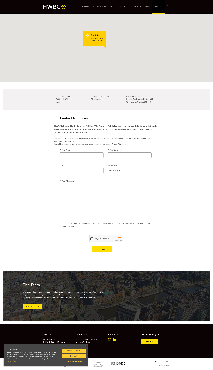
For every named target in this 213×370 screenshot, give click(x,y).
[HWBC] (55, 5)
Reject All (73, 356)
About (113, 6)
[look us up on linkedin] (114, 340)
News (148, 6)
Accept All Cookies (74, 351)
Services (101, 6)
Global (124, 6)
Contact (159, 6)
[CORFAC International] (98, 364)
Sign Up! (149, 341)
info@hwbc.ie (97, 99)
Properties (88, 6)
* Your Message (67, 181)
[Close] (85, 346)
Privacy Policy (153, 362)
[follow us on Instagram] (109, 340)
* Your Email (113, 149)
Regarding (112, 165)
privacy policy (71, 226)
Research (136, 6)
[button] (114, 170)
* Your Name (65, 149)
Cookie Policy (165, 362)
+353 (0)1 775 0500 (100, 96)
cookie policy (141, 223)
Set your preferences (74, 361)
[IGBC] (118, 364)
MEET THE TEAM (32, 306)
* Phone (63, 165)
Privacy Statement (119, 144)
